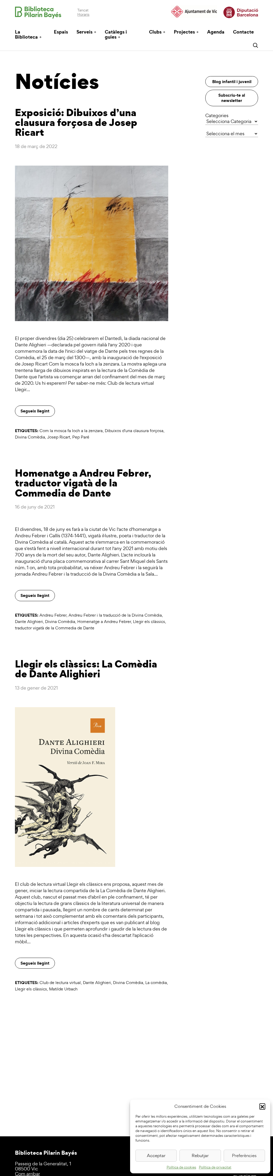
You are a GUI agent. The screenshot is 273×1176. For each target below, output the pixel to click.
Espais (61, 31)
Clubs (155, 31)
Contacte (243, 31)
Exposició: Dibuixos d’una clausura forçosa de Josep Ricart (76, 122)
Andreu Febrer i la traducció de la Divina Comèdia (115, 615)
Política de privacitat (215, 1167)
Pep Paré (80, 437)
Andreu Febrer (52, 615)
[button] (262, 1106)
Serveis (85, 31)
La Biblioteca (26, 34)
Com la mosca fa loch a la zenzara (71, 430)
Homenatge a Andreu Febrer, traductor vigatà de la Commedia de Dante (83, 483)
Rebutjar (200, 1155)
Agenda (215, 31)
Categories (216, 115)
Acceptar (156, 1155)
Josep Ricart (58, 437)
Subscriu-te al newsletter (231, 97)
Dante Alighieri (29, 621)
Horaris (83, 14)
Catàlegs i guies (116, 34)
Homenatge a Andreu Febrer (104, 621)
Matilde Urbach (63, 989)
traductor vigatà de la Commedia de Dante (54, 628)
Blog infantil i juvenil (231, 81)
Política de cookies (181, 1167)
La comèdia (156, 982)
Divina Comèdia (30, 437)
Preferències (244, 1155)
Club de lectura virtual (60, 982)
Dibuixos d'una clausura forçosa (134, 430)
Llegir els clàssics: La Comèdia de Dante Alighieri (86, 669)
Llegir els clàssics (149, 621)
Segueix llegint (35, 411)
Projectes (184, 31)
